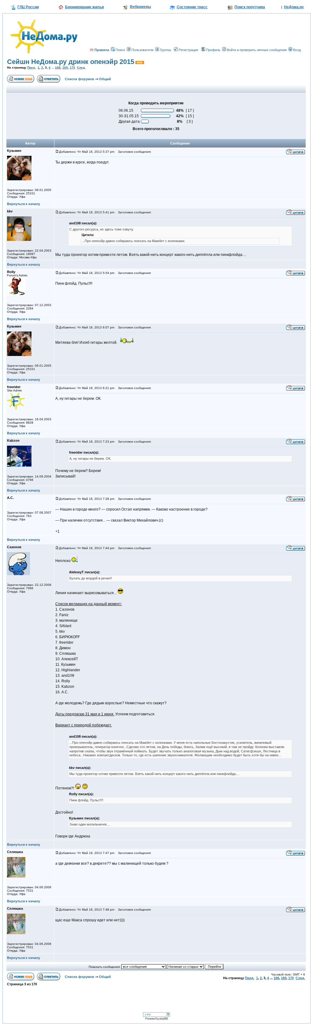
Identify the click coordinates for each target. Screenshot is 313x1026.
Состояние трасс (192, 7)
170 (72, 67)
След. (81, 67)
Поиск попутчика (249, 7)
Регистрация (188, 50)
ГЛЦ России (28, 7)
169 (65, 67)
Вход (297, 50)
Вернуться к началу (23, 204)
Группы (165, 50)
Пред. (31, 67)
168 (58, 67)
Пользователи (142, 50)
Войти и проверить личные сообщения (257, 50)
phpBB (164, 1018)
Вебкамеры (140, 7)
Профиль (213, 50)
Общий (105, 79)
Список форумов (79, 79)
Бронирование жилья (84, 7)
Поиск (120, 50)
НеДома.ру (294, 7)
